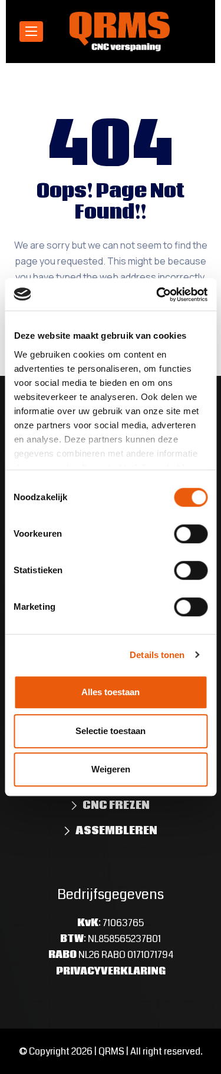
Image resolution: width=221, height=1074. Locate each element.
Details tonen (157, 655)
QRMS (111, 1051)
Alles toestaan (110, 692)
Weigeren (110, 769)
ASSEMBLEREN (116, 830)
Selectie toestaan (110, 731)
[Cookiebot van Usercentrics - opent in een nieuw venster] (157, 294)
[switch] (190, 533)
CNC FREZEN (116, 805)
